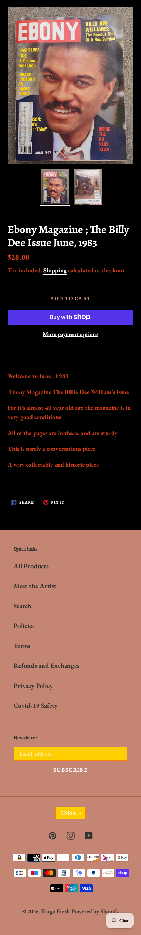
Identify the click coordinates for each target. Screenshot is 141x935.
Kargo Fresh (55, 911)
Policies (24, 625)
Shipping (55, 270)
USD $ (68, 813)
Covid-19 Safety (35, 705)
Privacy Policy (33, 685)
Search (22, 606)
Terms (22, 646)
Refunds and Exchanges (46, 665)
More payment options (70, 334)
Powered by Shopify (95, 911)
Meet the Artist (35, 586)
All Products (31, 566)
